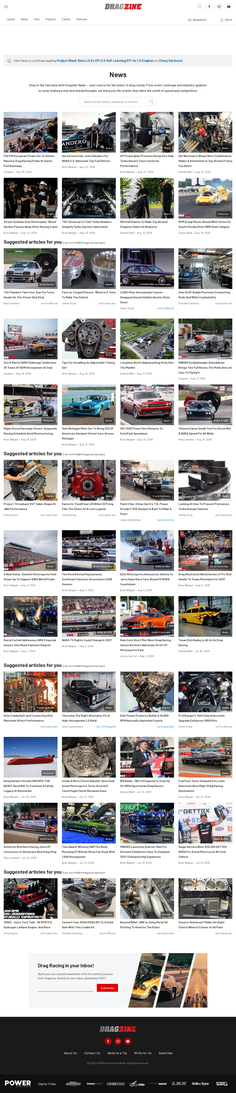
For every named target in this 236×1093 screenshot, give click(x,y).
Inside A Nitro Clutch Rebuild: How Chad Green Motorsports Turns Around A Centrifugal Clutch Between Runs (88, 785)
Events (66, 19)
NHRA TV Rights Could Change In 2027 (87, 640)
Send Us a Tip (117, 1053)
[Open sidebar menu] (6, 6)
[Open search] (199, 6)
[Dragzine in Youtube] (127, 1041)
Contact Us (92, 1053)
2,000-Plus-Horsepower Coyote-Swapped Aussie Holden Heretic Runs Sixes (145, 297)
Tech (37, 19)
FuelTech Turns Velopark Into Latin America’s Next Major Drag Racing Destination (201, 785)
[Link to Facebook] (209, 6)
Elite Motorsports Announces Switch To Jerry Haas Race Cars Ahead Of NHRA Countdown (146, 579)
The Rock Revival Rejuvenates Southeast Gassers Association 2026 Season (87, 579)
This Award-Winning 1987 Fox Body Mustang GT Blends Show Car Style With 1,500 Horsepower (88, 851)
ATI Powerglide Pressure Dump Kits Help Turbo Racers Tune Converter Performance (147, 160)
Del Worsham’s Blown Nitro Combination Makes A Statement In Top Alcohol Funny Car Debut (205, 160)
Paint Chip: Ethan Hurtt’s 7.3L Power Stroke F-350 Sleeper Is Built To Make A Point (145, 508)
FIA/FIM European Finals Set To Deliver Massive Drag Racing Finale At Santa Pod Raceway (29, 160)
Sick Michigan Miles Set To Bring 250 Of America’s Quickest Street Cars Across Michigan (88, 433)
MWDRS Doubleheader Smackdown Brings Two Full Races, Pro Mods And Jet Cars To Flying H (205, 367)
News (24, 19)
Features (81, 19)
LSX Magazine (108, 726)
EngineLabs (109, 303)
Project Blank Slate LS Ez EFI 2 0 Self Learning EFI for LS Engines (105, 61)
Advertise (165, 1053)
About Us (70, 1053)
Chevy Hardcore (171, 61)
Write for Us (142, 1053)
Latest (11, 19)
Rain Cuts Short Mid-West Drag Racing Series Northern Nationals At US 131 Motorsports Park (145, 645)
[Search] (152, 101)
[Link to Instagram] (219, 6)
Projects (51, 19)
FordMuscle (51, 303)
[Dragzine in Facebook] (108, 1041)
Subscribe (107, 988)
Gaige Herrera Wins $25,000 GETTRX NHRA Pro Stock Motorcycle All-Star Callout (202, 851)
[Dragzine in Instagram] (118, 1041)
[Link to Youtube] (228, 6)
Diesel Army (167, 519)
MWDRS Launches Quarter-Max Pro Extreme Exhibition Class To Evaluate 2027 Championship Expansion (145, 851)
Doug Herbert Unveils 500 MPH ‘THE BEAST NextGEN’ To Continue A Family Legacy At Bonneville (28, 785)
